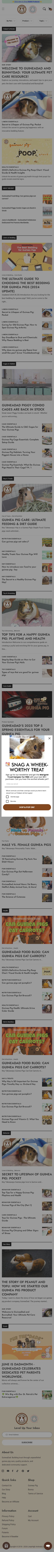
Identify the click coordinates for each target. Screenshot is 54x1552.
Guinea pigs (15, 797)
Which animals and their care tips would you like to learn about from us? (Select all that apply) (26, 792)
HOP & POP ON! (27, 807)
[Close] (49, 738)
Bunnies (13, 801)
